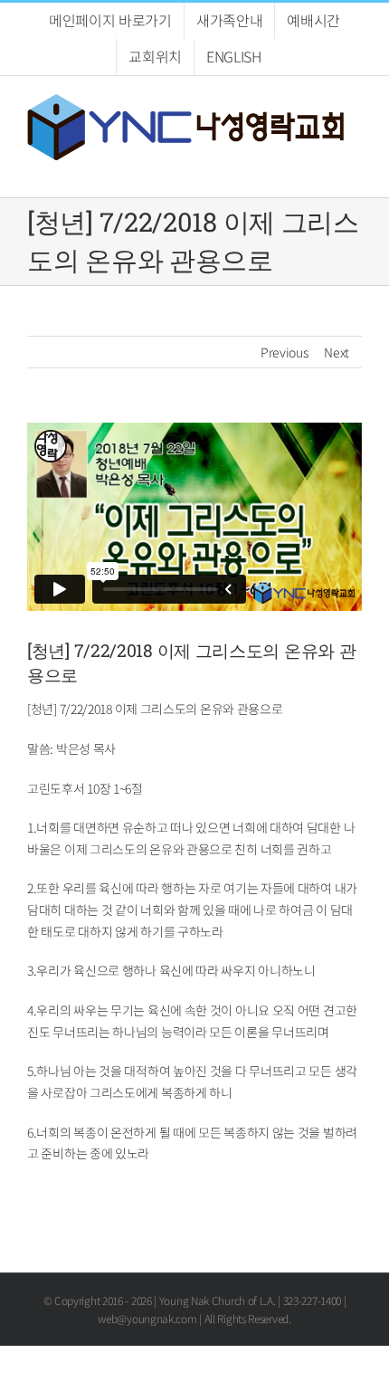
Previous (284, 352)
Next (336, 352)
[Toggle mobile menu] (354, 169)
